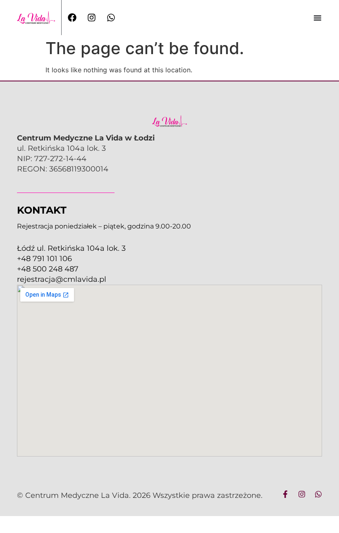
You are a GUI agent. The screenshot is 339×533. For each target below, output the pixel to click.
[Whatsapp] (318, 494)
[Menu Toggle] (317, 18)
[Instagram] (302, 494)
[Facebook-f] (285, 494)
